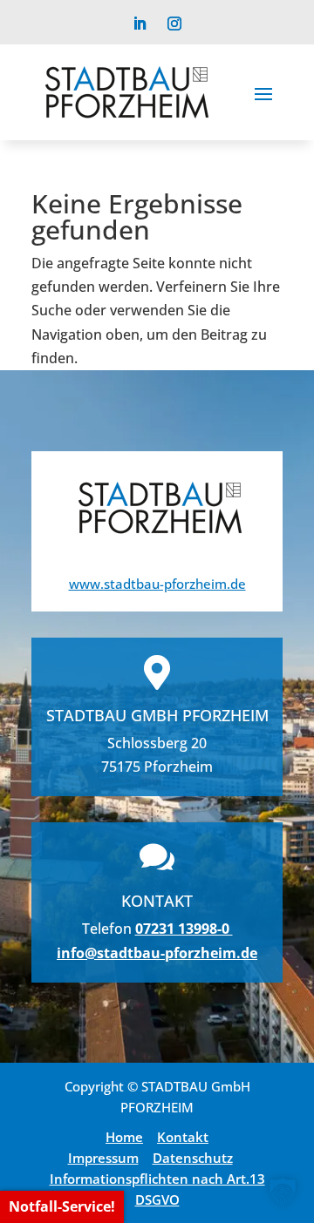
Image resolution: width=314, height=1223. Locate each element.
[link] (140, 23)
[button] (263, 92)
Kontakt (182, 1136)
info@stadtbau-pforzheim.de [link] (157, 953)
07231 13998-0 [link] (184, 928)
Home (124, 1136)
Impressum (103, 1157)
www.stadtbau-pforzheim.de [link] (157, 583)
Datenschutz (193, 1157)
